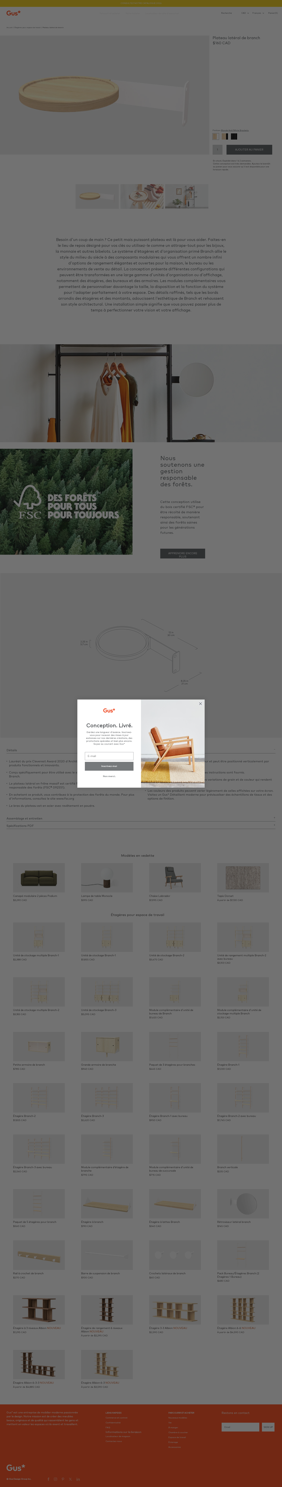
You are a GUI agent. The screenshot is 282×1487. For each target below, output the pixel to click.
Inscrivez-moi (109, 766)
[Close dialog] (200, 704)
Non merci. (109, 776)
